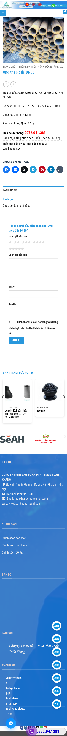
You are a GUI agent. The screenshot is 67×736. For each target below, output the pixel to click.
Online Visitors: (14, 678)
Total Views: (12, 698)
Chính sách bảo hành (14, 545)
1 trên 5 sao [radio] (10, 242)
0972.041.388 (35, 132)
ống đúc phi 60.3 (37, 144)
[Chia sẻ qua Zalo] (15, 169)
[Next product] (6, 84)
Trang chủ (9, 66)
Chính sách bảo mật (14, 538)
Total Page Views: (15, 708)
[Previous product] (13, 84)
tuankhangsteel (12, 148)
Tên (11, 287)
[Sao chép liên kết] (59, 169)
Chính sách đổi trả (13, 552)
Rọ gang (41, 410)
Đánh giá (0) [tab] (10, 190)
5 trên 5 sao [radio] (16, 249)
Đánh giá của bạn (18, 236)
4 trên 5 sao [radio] (38, 242)
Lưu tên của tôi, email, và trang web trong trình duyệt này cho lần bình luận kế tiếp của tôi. (33, 328)
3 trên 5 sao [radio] (26, 242)
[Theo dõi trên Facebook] (21, 728)
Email (12, 304)
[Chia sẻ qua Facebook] (6, 169)
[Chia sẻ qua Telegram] (33, 169)
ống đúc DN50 (17, 144)
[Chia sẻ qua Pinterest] (42, 169)
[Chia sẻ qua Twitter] (24, 169)
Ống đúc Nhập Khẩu (51, 66)
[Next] (64, 404)
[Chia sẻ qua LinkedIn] (51, 169)
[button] (3, 13)
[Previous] (3, 404)
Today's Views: (14, 688)
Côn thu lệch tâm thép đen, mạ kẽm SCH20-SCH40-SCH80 (16, 414)
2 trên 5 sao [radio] (16, 242)
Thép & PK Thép (27, 66)
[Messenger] (11, 723)
